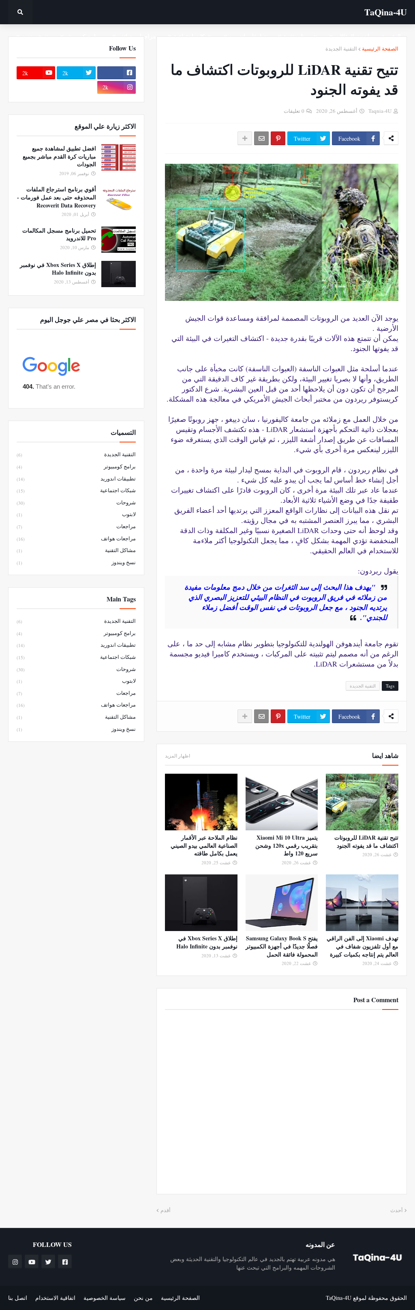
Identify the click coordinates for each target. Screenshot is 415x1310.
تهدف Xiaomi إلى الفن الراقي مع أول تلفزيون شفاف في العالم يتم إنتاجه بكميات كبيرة (362, 946)
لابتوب (76, 514)
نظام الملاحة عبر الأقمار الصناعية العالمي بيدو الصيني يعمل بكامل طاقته (204, 845)
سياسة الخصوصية (104, 1298)
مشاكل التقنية (76, 550)
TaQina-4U (385, 12)
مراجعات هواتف (76, 538)
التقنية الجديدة (341, 48)
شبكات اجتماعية (76, 490)
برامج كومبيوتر (76, 466)
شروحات (76, 502)
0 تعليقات (294, 110)
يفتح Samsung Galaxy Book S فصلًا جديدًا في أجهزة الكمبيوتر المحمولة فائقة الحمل (282, 946)
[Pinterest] (278, 138)
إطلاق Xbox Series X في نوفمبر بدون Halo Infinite (206, 942)
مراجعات (76, 526)
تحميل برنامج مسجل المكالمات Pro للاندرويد (59, 234)
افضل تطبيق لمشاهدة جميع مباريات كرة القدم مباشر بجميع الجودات (59, 156)
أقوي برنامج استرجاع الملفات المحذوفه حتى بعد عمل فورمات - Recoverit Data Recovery (56, 197)
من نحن (143, 1298)
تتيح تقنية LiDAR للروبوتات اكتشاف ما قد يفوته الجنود (366, 841)
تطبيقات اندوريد (76, 478)
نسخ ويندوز (76, 562)
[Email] (261, 138)
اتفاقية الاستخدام (55, 1298)
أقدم (165, 1210)
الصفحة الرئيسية (380, 48)
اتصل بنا (17, 1298)
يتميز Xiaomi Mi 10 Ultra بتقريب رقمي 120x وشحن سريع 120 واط (286, 845)
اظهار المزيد (177, 755)
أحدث (396, 1210)
